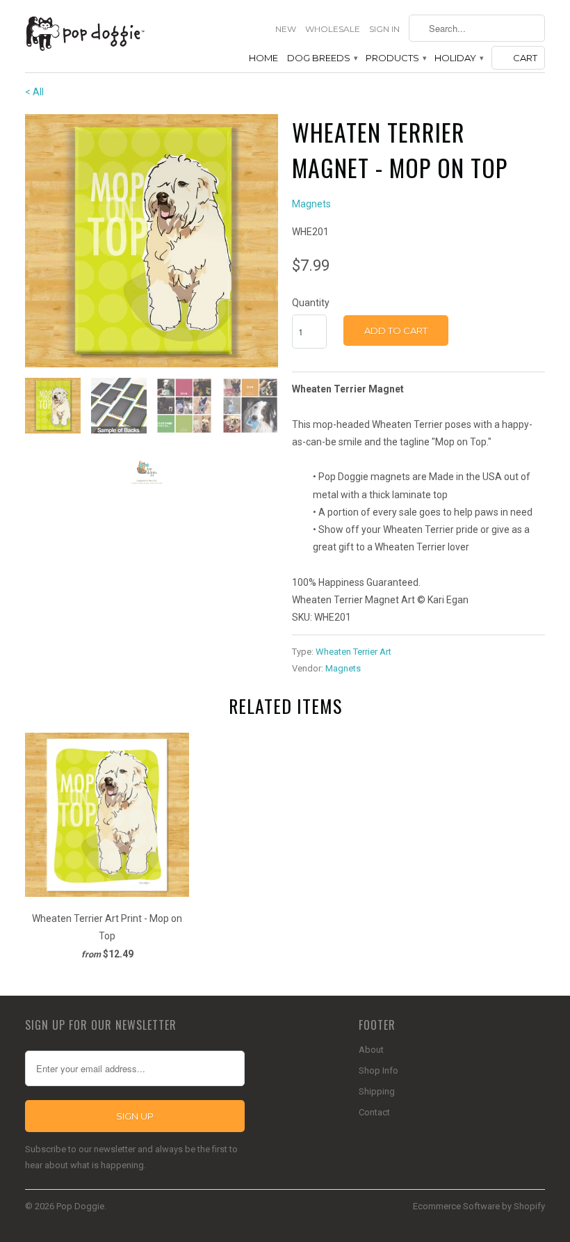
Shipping (377, 1091)
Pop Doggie (80, 1206)
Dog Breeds (322, 57)
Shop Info (378, 1070)
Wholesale (332, 29)
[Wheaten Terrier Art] (151, 240)
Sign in (384, 29)
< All (34, 91)
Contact (374, 1112)
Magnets (311, 203)
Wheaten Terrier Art (353, 651)
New (285, 29)
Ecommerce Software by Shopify (479, 1206)
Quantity (310, 302)
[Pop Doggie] (85, 32)
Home (263, 57)
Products (395, 57)
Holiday (458, 57)
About (371, 1049)
